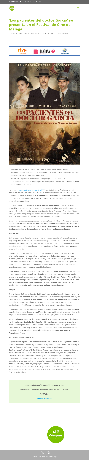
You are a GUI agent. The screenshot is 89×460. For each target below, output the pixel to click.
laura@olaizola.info (44, 398)
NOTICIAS (48, 33)
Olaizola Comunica (21, 33)
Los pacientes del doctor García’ (30, 190)
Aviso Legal (53, 457)
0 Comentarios (61, 33)
